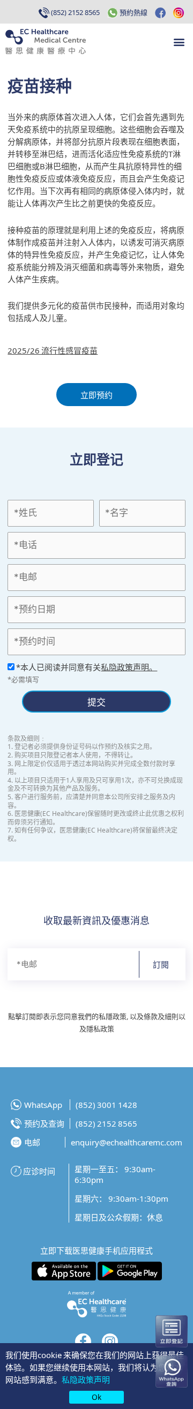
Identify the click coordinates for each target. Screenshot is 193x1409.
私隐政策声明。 (129, 666)
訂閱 (161, 964)
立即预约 (96, 394)
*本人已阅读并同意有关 (85, 666)
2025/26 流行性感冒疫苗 (53, 350)
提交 (96, 701)
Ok (96, 1396)
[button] (179, 41)
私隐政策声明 (86, 1379)
